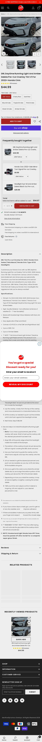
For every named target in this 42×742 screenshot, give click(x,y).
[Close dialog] (39, 344)
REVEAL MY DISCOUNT (21, 384)
